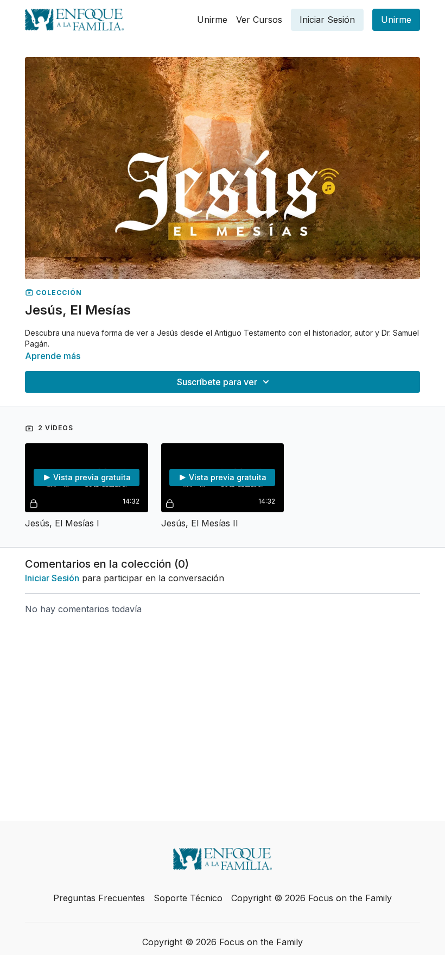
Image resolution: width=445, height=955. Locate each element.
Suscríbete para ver (217, 381)
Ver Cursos (259, 19)
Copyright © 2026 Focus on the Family (311, 898)
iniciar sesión (52, 578)
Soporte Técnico (188, 898)
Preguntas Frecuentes (99, 898)
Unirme (212, 19)
